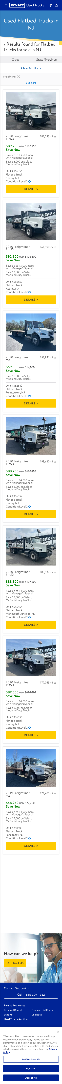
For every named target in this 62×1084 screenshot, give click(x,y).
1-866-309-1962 (34, 994)
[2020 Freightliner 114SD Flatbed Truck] (31, 111)
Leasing (8, 1014)
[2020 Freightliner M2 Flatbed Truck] (31, 332)
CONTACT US (15, 963)
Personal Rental (13, 1010)
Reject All (31, 1068)
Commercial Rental (43, 1010)
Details (29, 189)
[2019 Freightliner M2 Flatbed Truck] (31, 768)
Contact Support (15, 988)
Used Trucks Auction (16, 1019)
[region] (31, 1055)
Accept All (31, 1077)
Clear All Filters (31, 68)
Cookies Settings (31, 1058)
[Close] (58, 1031)
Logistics (37, 1014)
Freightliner (11, 76)
